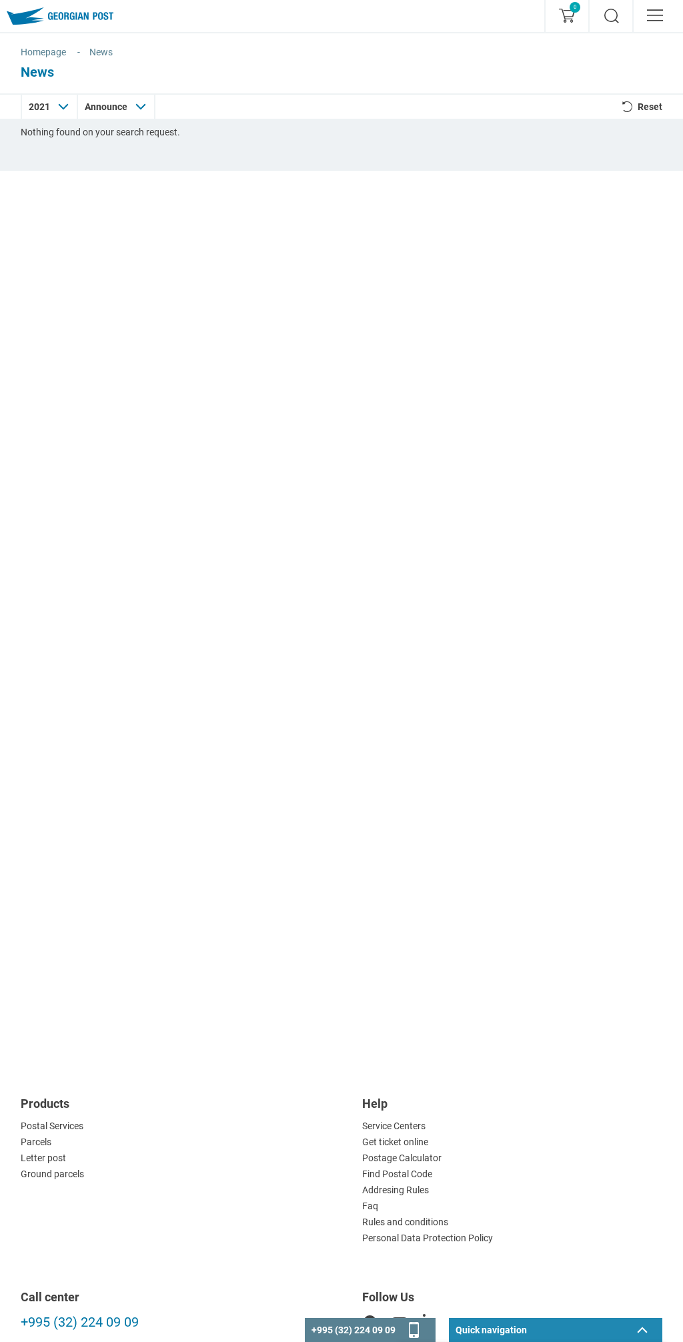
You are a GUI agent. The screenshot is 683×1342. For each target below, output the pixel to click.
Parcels (36, 1142)
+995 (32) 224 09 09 (80, 1322)
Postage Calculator (402, 1158)
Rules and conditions (405, 1222)
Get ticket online (395, 1142)
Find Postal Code (397, 1174)
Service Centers (394, 1126)
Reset (650, 106)
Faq (370, 1206)
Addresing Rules (395, 1190)
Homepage (43, 52)
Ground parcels (52, 1174)
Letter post (43, 1158)
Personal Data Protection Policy (427, 1238)
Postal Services (52, 1126)
